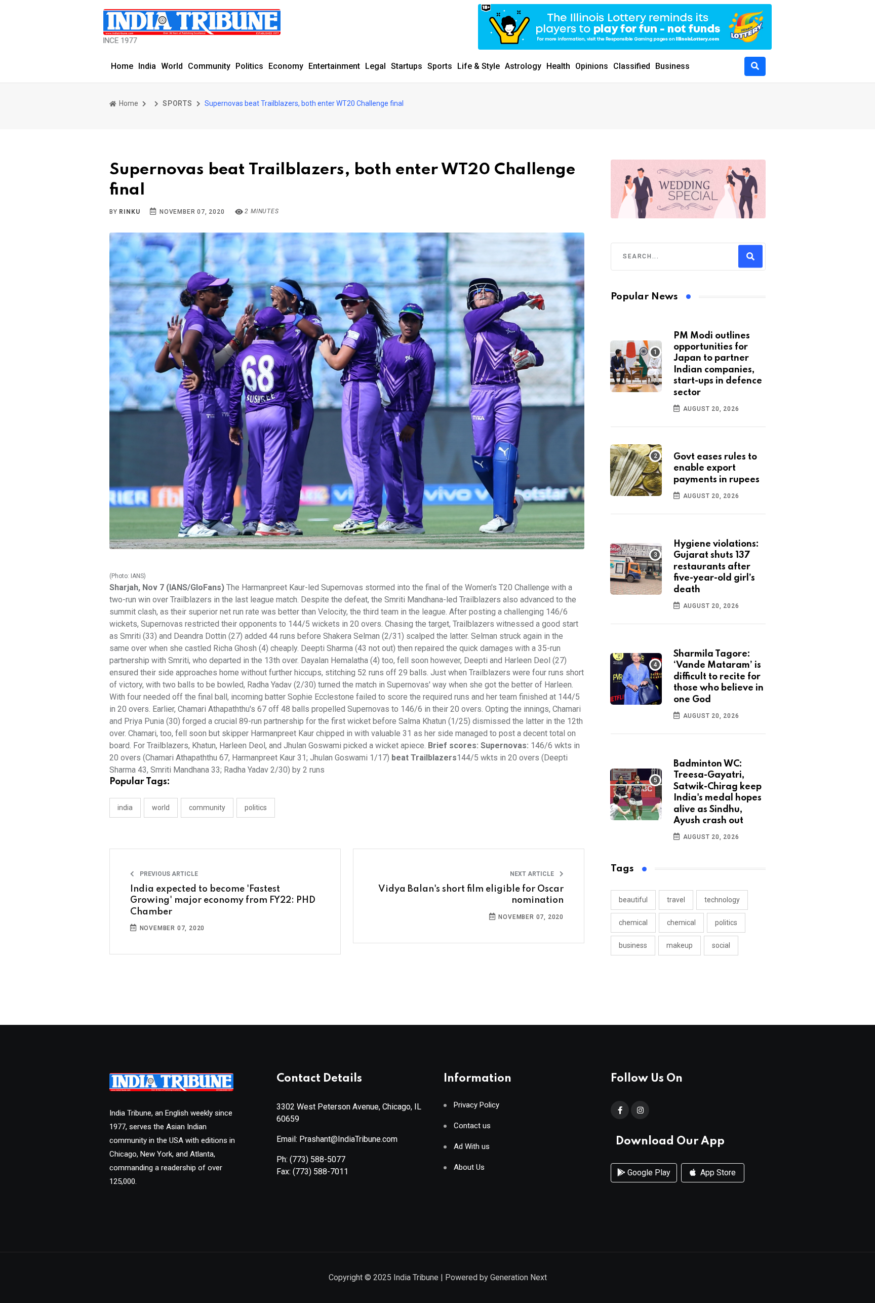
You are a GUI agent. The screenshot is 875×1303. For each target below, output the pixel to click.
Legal (375, 66)
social (721, 945)
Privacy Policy (476, 1105)
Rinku (129, 211)
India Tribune (416, 1277)
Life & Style (478, 66)
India (147, 66)
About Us (469, 1167)
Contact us (472, 1126)
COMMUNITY (207, 807)
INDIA (125, 807)
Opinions (591, 66)
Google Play (647, 1172)
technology (722, 900)
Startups (406, 66)
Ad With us (472, 1147)
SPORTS (177, 103)
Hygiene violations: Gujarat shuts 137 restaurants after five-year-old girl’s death (716, 567)
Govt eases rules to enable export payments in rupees (716, 468)
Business (672, 66)
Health (558, 66)
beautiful (633, 900)
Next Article (532, 873)
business (633, 945)
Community (209, 66)
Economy (285, 66)
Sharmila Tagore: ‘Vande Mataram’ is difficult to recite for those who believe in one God (718, 676)
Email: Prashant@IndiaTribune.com (336, 1139)
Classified (631, 66)
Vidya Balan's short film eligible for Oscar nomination (471, 895)
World (172, 66)
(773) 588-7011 (320, 1171)
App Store (717, 1172)
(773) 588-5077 (317, 1159)
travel (676, 900)
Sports (439, 66)
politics (726, 922)
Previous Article (168, 873)
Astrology (523, 66)
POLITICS (256, 807)
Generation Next (518, 1277)
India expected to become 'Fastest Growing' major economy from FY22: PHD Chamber (222, 900)
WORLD (161, 807)
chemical (633, 922)
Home (122, 66)
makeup (679, 945)
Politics (249, 66)
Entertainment (334, 66)
